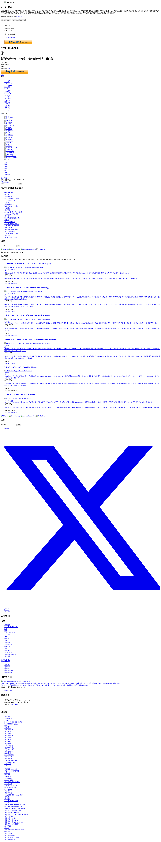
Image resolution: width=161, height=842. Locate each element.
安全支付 (7, 634)
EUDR (6, 828)
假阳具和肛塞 (8, 192)
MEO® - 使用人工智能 (11, 837)
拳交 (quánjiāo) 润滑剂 (11, 771)
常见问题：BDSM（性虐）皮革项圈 (16, 814)
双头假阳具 (8, 784)
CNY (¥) (7, 92)
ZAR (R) (7, 110)
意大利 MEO (8, 735)
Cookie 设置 (8, 652)
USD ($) (7, 82)
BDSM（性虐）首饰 (11, 233)
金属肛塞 (7, 774)
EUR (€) (7, 80)
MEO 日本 (7, 753)
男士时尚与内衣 (9, 231)
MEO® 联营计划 (9, 839)
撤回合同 (7, 174)
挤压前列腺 (8, 793)
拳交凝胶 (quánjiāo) (10, 769)
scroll (2, 708)
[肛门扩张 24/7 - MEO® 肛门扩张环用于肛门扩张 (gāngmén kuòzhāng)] (27, 319)
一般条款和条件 (9, 633)
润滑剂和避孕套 (9, 196)
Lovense (7, 803)
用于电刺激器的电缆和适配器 (14, 829)
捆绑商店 (7, 210)
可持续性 (7, 716)
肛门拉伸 (7, 799)
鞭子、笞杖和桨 (9, 222)
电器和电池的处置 (10, 654)
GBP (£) (6, 97)
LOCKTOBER (9, 755)
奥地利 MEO (8, 729)
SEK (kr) (7, 107)
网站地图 (7, 656)
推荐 (5, 165)
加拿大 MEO (8, 751)
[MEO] (5, 182)
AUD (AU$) (8, 83)
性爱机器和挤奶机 (10, 204)
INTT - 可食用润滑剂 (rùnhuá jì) (14, 808)
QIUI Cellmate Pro (10, 787)
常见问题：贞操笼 (10, 818)
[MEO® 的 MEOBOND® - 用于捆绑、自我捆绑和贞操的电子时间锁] (27, 343)
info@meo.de (15, 704)
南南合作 (7, 726)
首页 (5, 163)
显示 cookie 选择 (6, 20)
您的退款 (7, 667)
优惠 (5, 170)
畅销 (5, 168)
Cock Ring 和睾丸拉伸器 (12, 198)
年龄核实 (7, 831)
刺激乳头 (7, 208)
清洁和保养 (8, 833)
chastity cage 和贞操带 (11, 214)
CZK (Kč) (7, 93)
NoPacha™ (7, 764)
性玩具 (6, 194)
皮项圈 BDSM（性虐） (12, 782)
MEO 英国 (7, 741)
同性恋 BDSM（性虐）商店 (13, 795)
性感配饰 (7, 235)
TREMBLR (8, 778)
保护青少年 (8, 690)
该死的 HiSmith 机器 (11, 206)
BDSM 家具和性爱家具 (12, 218)
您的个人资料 (8, 670)
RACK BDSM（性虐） (11, 724)
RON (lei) (7, 103)
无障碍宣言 (8, 644)
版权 (5, 640)
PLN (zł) (7, 102)
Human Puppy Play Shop (11, 225)
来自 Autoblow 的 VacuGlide (13, 806)
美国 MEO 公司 (9, 749)
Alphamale (7, 765)
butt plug (7, 773)
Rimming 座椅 (8, 780)
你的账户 (5, 660)
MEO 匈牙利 (8, 747)
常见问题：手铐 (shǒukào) (12, 810)
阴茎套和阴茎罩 (9, 200)
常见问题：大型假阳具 (11, 824)
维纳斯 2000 (8, 826)
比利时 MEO (8, 745)
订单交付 (7, 638)
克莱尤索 (7, 797)
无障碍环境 (8, 718)
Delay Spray (8, 728)
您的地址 (7, 668)
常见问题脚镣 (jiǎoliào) (11, 812)
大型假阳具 (8, 756)
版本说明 (7, 642)
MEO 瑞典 (7, 743)
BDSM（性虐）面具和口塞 (13, 212)
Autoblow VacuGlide (10, 760)
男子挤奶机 (8, 758)
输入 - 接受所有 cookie (18, 20)
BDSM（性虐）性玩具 (11, 224)
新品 (5, 166)
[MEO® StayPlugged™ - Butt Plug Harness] (18, 371)
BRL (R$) (7, 87)
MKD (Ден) (8, 98)
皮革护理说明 (8, 816)
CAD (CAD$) (8, 88)
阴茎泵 (6, 202)
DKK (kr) (7, 95)
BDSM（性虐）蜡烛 (11, 801)
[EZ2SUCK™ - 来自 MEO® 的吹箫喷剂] (17, 398)
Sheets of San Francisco (11, 237)
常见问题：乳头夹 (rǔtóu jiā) (13, 822)
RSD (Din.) (7, 105)
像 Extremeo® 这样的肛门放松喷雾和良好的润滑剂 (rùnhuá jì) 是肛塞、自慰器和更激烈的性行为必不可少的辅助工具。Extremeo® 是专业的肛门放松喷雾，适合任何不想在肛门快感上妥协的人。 (70, 278)
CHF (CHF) (8, 90)
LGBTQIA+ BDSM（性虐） (13, 722)
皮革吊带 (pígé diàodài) (11, 229)
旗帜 (5, 629)
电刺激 (6, 220)
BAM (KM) (8, 85)
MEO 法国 (7, 733)
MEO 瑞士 (7, 731)
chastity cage (8, 789)
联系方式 (4, 178)
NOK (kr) (7, 100)
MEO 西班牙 (8, 737)
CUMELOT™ (8, 767)
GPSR (6, 720)
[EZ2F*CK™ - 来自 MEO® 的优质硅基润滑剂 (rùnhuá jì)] (23, 291)
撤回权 (6, 636)
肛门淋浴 (7, 216)
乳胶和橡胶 (8, 227)
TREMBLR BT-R (9, 762)
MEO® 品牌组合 (9, 835)
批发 (5, 172)
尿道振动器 (8, 791)
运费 (5, 648)
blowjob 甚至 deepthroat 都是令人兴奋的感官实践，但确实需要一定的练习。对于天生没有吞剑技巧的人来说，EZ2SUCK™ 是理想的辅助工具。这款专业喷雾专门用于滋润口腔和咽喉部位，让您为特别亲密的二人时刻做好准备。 (82, 407)
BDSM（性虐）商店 (11, 627)
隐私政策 (19, 16)
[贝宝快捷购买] (18, 43)
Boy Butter (7, 776)
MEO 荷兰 (7, 739)
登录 (2, 75)
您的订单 (7, 665)
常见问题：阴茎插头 (11, 820)
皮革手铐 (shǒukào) (10, 786)
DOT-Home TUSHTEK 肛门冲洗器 (15, 804)
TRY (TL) (7, 109)
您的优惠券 (8, 672)
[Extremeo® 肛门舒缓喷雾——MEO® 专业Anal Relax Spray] (23, 267)
